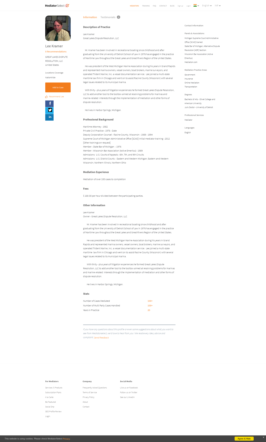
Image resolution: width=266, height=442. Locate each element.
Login (188, 6)
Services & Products (53, 387)
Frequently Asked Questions (95, 387)
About (85, 402)
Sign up (180, 6)
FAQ (154, 6)
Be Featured (50, 402)
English (205, 5)
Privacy (66, 439)
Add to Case (57, 87)
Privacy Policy (88, 397)
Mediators (134, 6)
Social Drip (49, 406)
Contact (163, 6)
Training (146, 6)
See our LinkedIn (127, 397)
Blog (172, 6)
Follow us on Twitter (128, 392)
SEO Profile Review (53, 411)
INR (216, 5)
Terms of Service (90, 392)
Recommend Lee (56, 96)
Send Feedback (101, 337)
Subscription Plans (53, 392)
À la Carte (49, 397)
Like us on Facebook (129, 387)
